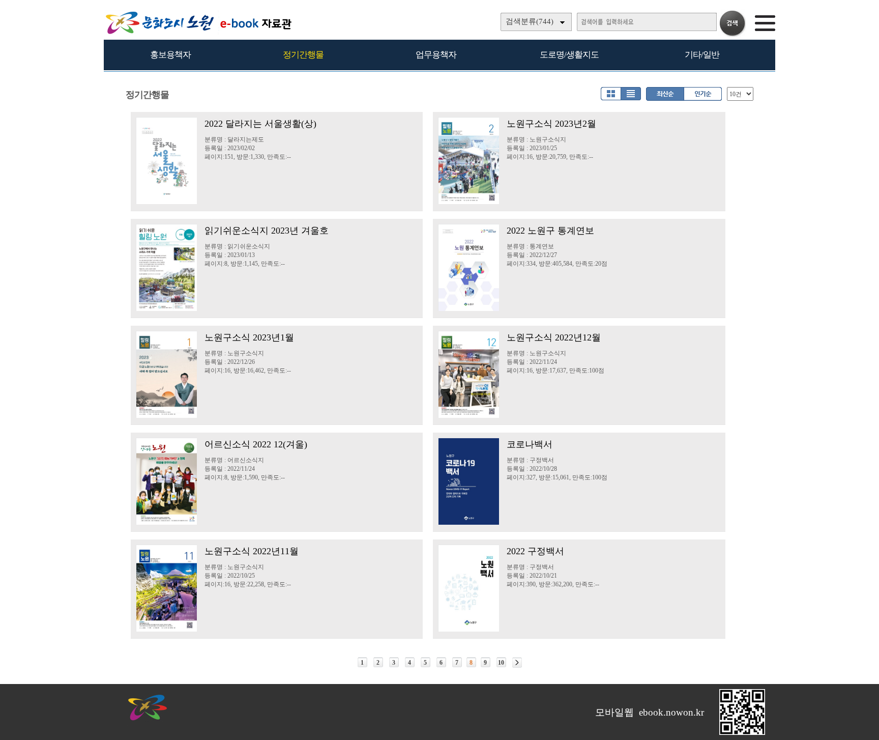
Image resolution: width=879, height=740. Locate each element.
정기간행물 (303, 55)
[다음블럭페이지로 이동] (517, 662)
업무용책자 (436, 55)
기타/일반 (702, 55)
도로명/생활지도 (569, 55)
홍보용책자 (170, 55)
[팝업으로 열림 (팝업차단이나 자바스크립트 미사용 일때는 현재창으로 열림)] (742, 732)
